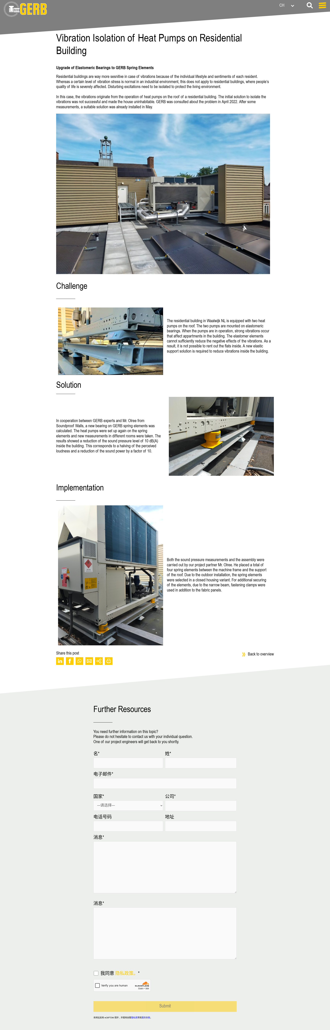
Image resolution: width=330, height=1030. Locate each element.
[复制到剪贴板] (99, 661)
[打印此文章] (108, 661)
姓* (168, 754)
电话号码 (102, 817)
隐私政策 (135, 1018)
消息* (98, 838)
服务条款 (146, 1018)
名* (96, 754)
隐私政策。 (126, 974)
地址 (169, 817)
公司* (170, 797)
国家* (98, 797)
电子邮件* (103, 774)
